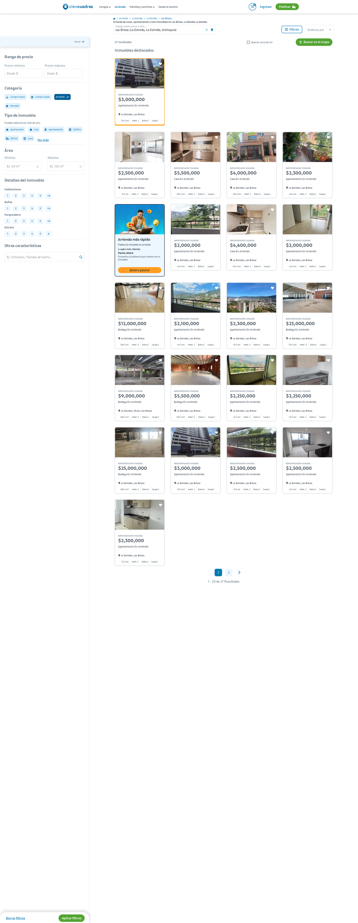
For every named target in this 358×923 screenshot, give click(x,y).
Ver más (43, 140)
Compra (104, 6)
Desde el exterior (168, 7)
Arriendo (120, 7)
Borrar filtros (15, 918)
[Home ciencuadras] (78, 7)
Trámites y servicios (141, 6)
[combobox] (319, 30)
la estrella (137, 18)
